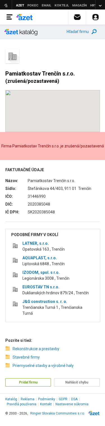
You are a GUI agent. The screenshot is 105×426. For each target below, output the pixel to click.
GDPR (63, 399)
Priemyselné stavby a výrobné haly (43, 365)
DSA (74, 399)
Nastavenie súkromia (71, 404)
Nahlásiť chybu (76, 382)
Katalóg (11, 399)
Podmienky (46, 399)
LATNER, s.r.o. (35, 243)
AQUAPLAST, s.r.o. (39, 258)
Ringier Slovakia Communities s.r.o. (57, 413)
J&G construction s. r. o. (44, 301)
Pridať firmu (28, 382)
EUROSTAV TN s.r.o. (40, 287)
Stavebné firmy (26, 357)
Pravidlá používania (21, 404)
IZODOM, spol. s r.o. (41, 272)
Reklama (27, 399)
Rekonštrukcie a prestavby (36, 349)
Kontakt (46, 404)
